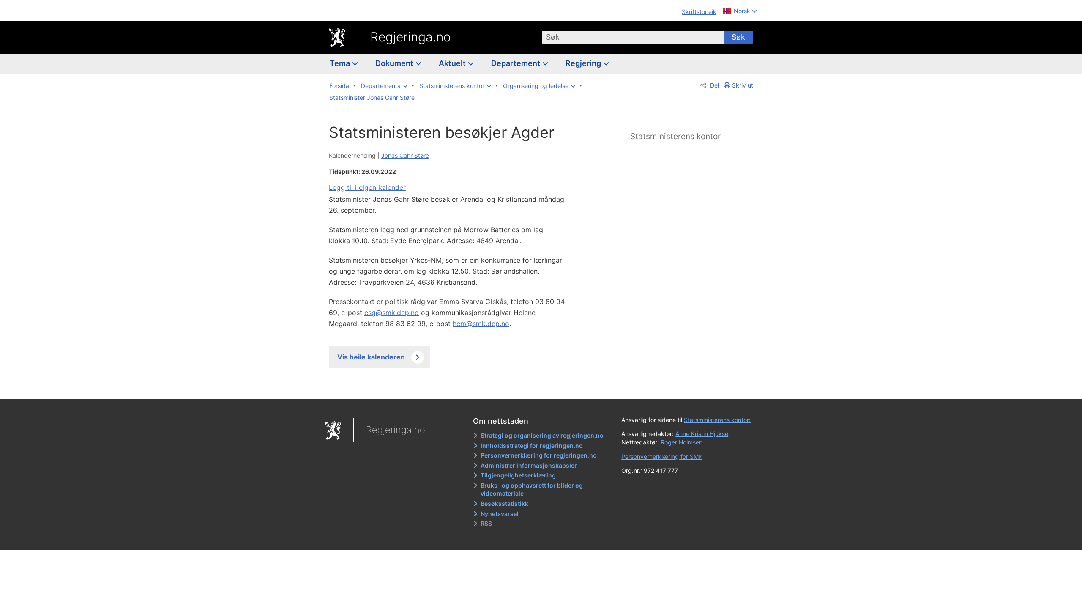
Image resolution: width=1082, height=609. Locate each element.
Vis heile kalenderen (371, 357)
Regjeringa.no (410, 36)
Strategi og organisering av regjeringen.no (542, 435)
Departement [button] (516, 63)
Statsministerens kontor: (717, 419)
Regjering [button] (584, 63)
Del (713, 85)
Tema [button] (341, 63)
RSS (486, 523)
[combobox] (633, 37)
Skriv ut (742, 85)
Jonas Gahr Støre (405, 155)
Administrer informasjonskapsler (529, 465)
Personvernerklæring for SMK (661, 456)
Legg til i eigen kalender (367, 187)
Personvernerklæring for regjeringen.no (539, 455)
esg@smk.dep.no (391, 312)
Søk (738, 37)
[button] (384, 86)
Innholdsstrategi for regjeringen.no (532, 445)
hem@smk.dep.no (481, 323)
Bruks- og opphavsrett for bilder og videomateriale (532, 489)
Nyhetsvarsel (500, 513)
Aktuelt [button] (453, 63)
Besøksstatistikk (504, 503)
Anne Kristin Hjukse (701, 433)
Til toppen (451, 386)
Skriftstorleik (699, 11)
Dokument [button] (395, 63)
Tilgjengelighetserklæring (518, 475)
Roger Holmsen (681, 442)
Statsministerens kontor (675, 136)
